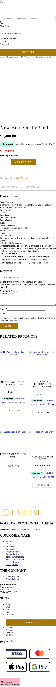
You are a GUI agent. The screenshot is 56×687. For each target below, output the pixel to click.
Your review (6, 293)
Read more (13, 466)
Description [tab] (9, 187)
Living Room (13, 57)
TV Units (25, 57)
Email (3, 313)
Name (3, 309)
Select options (13, 411)
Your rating (6, 291)
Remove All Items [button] (8, 39)
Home (2, 57)
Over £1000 (14, 178)
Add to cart (23, 162)
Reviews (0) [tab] (33, 187)
